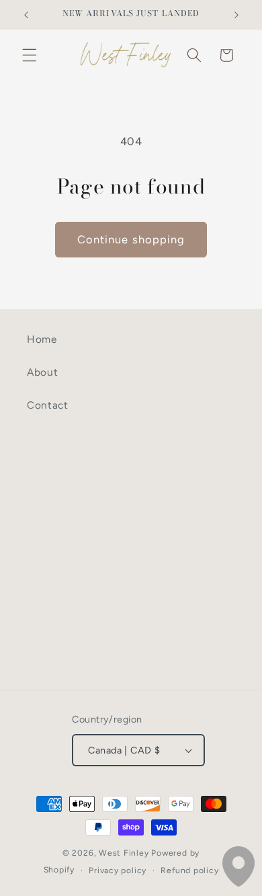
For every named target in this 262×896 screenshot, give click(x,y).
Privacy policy (117, 870)
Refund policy (189, 870)
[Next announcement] (236, 15)
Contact (48, 405)
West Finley (123, 853)
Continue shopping (131, 239)
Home (42, 339)
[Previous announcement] (26, 15)
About (42, 372)
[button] (29, 55)
